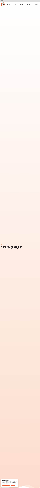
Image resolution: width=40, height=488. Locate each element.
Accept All (12, 485)
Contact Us (36, 4)
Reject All (8, 485)
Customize (3, 485)
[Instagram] (2, 0)
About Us (8, 4)
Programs (21, 4)
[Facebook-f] (1, 0)
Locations (14, 4)
